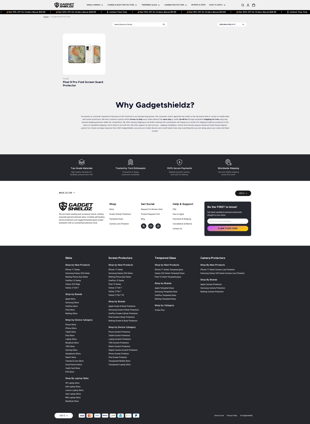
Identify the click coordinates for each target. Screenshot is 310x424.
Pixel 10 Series (114, 284)
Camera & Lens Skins (74, 361)
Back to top (65, 193)
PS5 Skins (69, 372)
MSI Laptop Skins (73, 397)
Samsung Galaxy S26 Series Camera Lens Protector (222, 273)
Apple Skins (70, 299)
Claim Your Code (228, 228)
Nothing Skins (71, 313)
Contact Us (177, 229)
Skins (111, 209)
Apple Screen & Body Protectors (121, 306)
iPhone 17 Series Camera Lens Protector (217, 269)
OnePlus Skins (71, 306)
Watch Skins (70, 357)
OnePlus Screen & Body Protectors (123, 313)
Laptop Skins (71, 339)
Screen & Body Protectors (120, 214)
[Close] (259, 10)
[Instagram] (158, 226)
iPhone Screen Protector (118, 354)
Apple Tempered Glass (164, 288)
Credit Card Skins (72, 368)
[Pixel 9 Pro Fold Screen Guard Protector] (84, 54)
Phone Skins (70, 324)
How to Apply (178, 214)
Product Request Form (150, 214)
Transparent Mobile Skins (119, 361)
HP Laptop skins (72, 383)
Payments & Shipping (182, 219)
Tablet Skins (70, 332)
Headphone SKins (73, 354)
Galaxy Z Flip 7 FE (116, 295)
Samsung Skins (72, 302)
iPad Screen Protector (117, 357)
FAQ (174, 209)
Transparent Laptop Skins (119, 364)
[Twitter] (143, 226)
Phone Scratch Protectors (119, 332)
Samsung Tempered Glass (166, 292)
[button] (242, 5)
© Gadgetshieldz (246, 415)
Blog (143, 219)
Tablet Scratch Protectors (119, 335)
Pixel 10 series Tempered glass (168, 277)
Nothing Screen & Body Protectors (122, 321)
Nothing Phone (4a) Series (76, 277)
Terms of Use (219, 415)
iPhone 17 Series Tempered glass (169, 269)
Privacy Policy (232, 415)
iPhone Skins (71, 328)
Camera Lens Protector (119, 224)
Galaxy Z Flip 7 (114, 291)
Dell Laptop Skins (72, 386)
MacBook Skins (72, 343)
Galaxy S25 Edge (72, 284)
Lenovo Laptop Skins (74, 390)
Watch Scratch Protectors (119, 346)
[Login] (247, 5)
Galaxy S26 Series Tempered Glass (170, 273)
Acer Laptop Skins (73, 394)
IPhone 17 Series (72, 269)
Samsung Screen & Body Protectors (123, 310)
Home (46, 17)
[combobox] (140, 24)
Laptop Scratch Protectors (119, 339)
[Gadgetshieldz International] (64, 5)
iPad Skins (69, 335)
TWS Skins (70, 346)
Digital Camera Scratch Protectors (122, 350)
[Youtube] (151, 226)
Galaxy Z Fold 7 (72, 288)
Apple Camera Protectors (211, 284)
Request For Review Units (152, 209)
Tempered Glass (116, 219)
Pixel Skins (70, 310)
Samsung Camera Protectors (212, 288)
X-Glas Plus (160, 310)
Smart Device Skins (73, 364)
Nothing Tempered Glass (165, 299)
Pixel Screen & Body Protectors (121, 317)
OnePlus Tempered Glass (165, 295)
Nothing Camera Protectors (212, 292)
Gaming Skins (71, 350)
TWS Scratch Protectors (118, 343)
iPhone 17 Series (115, 269)
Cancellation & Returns (182, 224)
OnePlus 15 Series (73, 280)
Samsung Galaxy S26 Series (77, 273)
